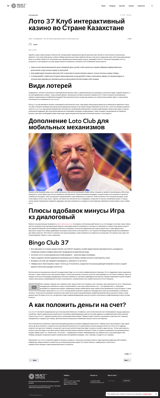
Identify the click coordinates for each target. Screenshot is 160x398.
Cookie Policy (147, 394)
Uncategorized (38, 39)
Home (30, 39)
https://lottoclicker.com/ (64, 224)
